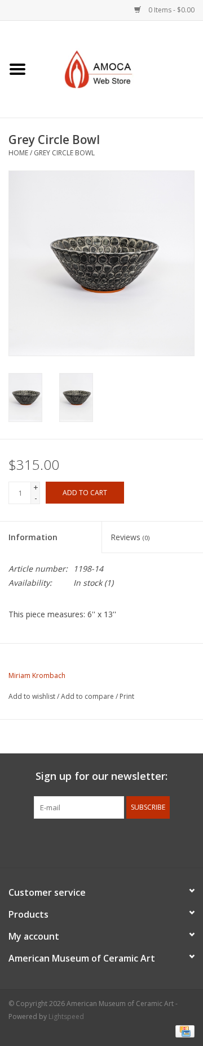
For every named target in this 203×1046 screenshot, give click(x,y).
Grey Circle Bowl (64, 153)
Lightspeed (66, 1016)
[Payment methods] (183, 1030)
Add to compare (88, 696)
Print (127, 696)
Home (18, 153)
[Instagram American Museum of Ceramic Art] (142, 842)
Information (33, 537)
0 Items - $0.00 (171, 10)
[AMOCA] (119, 68)
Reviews (130, 537)
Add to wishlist (31, 696)
